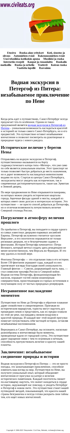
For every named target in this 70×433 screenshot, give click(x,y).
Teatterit (43, 64)
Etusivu (11, 52)
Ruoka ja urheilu (24, 64)
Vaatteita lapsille (26, 68)
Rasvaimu (45, 68)
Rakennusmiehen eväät (51, 55)
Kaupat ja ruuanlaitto (40, 61)
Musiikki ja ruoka (53, 58)
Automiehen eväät (24, 55)
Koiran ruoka (59, 64)
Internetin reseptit (13, 61)
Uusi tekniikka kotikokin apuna (21, 58)
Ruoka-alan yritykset (31, 52)
